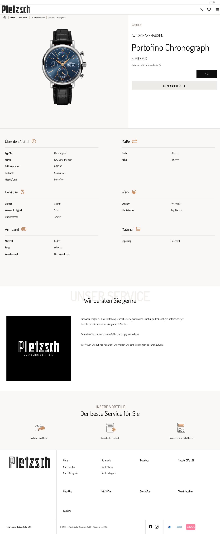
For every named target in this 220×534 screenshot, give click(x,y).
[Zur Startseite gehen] (16, 9)
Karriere (67, 510)
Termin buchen (185, 491)
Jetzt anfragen (172, 86)
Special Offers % (186, 460)
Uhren (66, 460)
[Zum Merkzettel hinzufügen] (206, 74)
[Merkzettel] (209, 9)
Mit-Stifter (106, 491)
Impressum (11, 527)
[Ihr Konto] (201, 9)
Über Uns (67, 491)
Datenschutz (22, 527)
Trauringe (144, 460)
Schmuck (106, 460)
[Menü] (216, 9)
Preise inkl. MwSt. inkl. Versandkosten (145, 65)
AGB (29, 527)
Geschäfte (145, 491)
